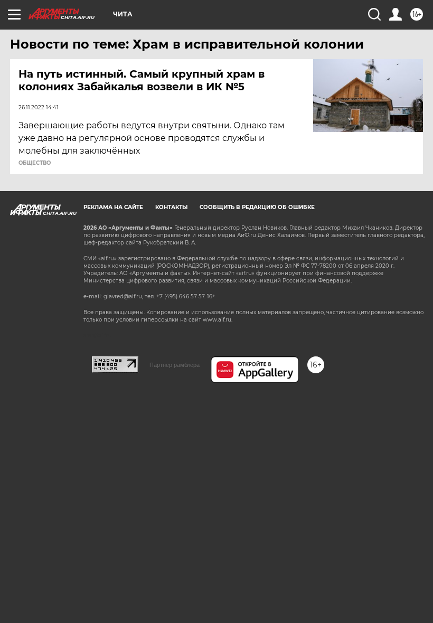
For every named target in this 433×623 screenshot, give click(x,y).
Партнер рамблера (174, 365)
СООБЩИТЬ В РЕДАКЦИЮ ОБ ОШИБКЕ (257, 207)
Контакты (171, 207)
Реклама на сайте (113, 207)
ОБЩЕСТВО (34, 163)
